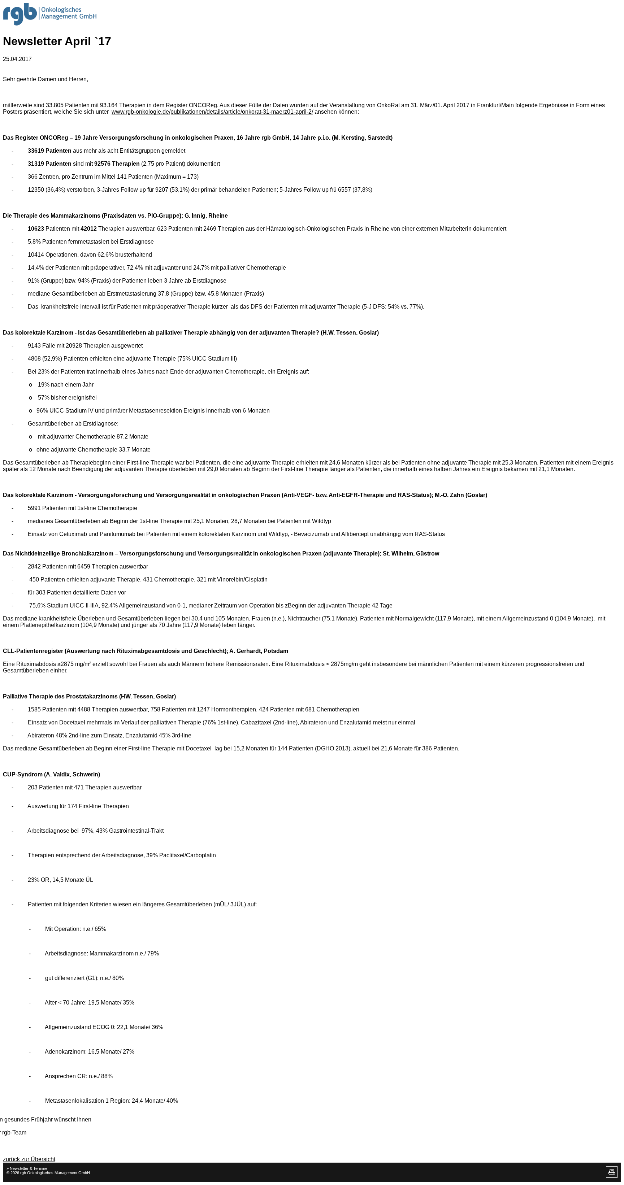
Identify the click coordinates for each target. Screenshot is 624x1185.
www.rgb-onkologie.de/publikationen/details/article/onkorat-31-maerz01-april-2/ (212, 112)
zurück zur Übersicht (29, 1159)
